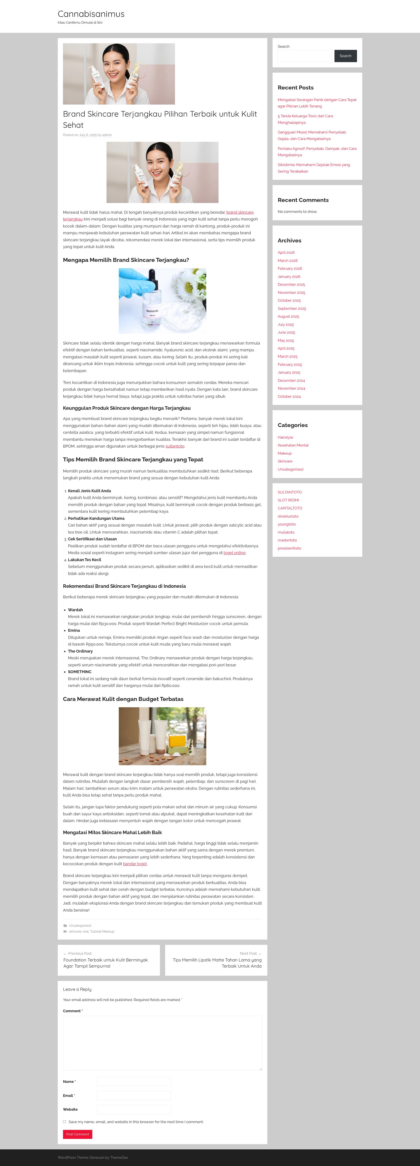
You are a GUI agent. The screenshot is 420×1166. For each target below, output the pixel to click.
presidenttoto (289, 548)
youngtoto (287, 524)
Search (284, 46)
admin (107, 135)
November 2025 (291, 292)
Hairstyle (285, 437)
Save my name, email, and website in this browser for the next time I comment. (136, 1122)
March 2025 (288, 356)
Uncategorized (80, 926)
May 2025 (286, 340)
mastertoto (287, 540)
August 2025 (288, 316)
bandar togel (135, 863)
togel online (235, 552)
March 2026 (288, 260)
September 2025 (292, 308)
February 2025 (290, 364)
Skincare (285, 461)
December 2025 (291, 284)
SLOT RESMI (288, 500)
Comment (73, 1011)
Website (70, 1109)
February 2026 (290, 268)
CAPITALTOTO (290, 508)
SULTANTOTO (290, 492)
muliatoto (286, 532)
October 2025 (289, 300)
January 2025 (289, 372)
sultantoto (175, 446)
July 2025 (286, 324)
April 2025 (286, 348)
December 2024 (291, 380)
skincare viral (79, 931)
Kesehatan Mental (293, 445)
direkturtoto (288, 516)
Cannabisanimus (91, 13)
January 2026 (289, 276)
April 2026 (286, 252)
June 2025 (286, 332)
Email (69, 1095)
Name (69, 1081)
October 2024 (289, 396)
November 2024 (291, 388)
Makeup (285, 453)
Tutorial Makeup (102, 931)
